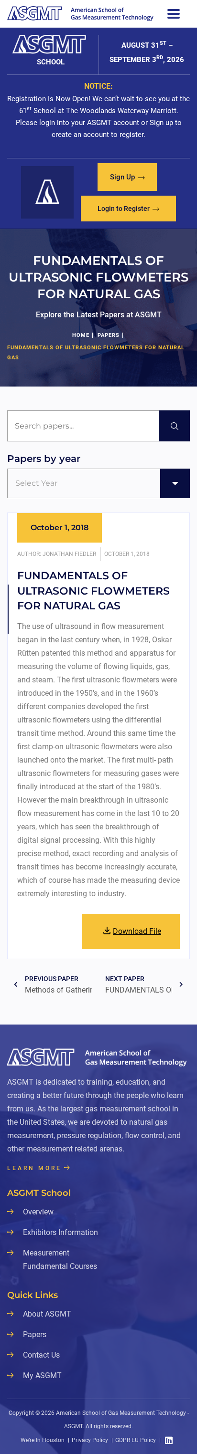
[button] (127, 177)
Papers (109, 335)
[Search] (174, 425)
